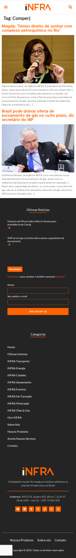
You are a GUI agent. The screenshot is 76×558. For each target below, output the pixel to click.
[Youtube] (18, 509)
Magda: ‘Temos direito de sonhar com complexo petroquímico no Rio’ (37, 28)
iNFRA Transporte (18, 361)
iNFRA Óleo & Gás (18, 410)
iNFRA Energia (16, 368)
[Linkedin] (24, 509)
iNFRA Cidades (16, 375)
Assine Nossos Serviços (21, 438)
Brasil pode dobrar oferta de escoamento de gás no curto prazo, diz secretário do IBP (38, 115)
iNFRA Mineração (18, 403)
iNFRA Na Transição (19, 396)
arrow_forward (9, 228)
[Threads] (58, 509)
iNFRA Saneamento (19, 382)
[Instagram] (38, 509)
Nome (10, 284)
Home (11, 347)
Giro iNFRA (14, 417)
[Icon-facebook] (31, 509)
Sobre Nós (13, 424)
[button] (6, 7)
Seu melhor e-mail (17, 296)
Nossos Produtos (17, 431)
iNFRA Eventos (16, 389)
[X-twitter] (51, 509)
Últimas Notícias (17, 354)
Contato (12, 445)
